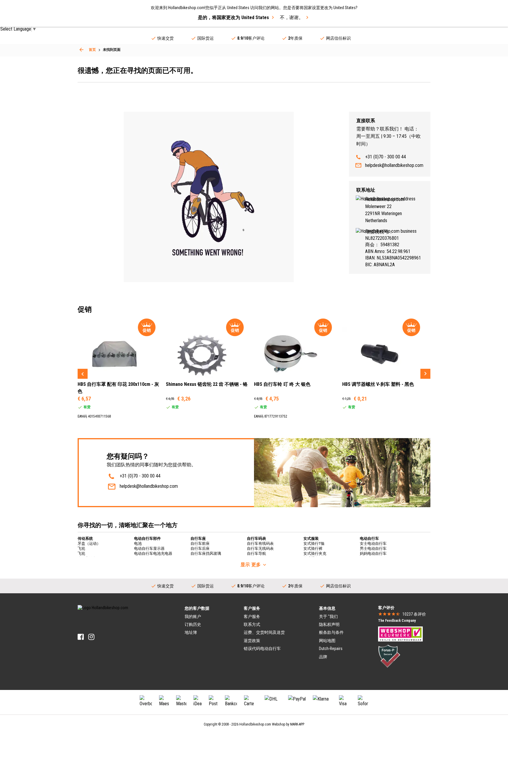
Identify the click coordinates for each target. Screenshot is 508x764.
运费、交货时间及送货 (264, 632)
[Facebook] (81, 637)
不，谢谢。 (291, 17)
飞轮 (81, 548)
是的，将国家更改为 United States (233, 17)
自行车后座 (200, 548)
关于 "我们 (328, 616)
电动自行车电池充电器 (153, 553)
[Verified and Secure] (389, 655)
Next (425, 374)
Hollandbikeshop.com (255, 724)
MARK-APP (297, 724)
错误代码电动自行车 (262, 648)
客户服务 (252, 616)
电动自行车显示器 (149, 548)
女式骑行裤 (312, 548)
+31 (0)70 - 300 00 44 (385, 157)
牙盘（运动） (89, 543)
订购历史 (193, 624)
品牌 (323, 656)
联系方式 (252, 624)
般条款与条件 (331, 632)
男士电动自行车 (373, 548)
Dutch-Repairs (330, 648)
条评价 (414, 614)
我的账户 (193, 616)
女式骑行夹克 (314, 553)
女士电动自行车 (373, 543)
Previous (83, 374)
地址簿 (191, 632)
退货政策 (252, 640)
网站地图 (327, 640)
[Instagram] (91, 637)
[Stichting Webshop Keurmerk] (400, 633)
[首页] (81, 50)
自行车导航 (256, 553)
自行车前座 (200, 543)
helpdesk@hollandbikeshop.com (394, 165)
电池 (138, 543)
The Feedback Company (397, 621)
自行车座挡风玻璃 (205, 553)
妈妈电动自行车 (373, 553)
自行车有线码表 (260, 543)
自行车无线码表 (260, 548)
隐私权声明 (329, 624)
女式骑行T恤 (314, 543)
